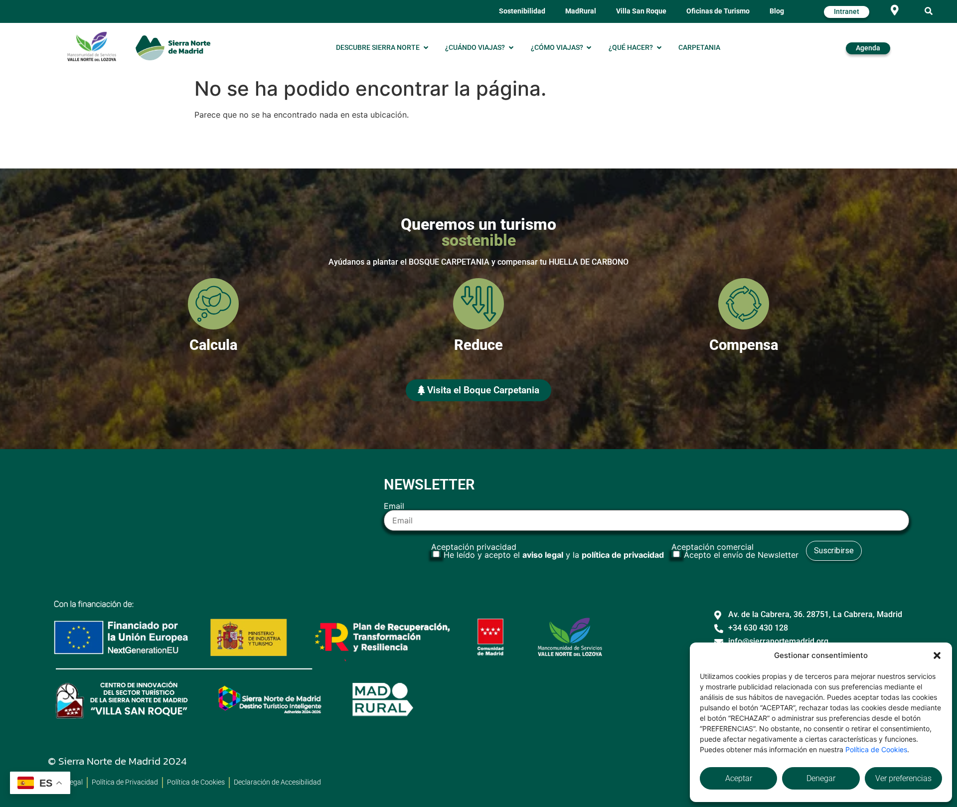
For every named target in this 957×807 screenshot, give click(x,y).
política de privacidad (623, 555)
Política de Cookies (876, 749)
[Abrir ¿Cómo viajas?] (589, 47)
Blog (777, 11)
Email (394, 506)
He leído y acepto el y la (554, 555)
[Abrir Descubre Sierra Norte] (425, 47)
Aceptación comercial (734, 551)
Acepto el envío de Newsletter (741, 555)
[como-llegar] (895, 10)
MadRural (580, 11)
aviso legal (542, 555)
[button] (937, 655)
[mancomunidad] (92, 46)
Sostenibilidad (522, 11)
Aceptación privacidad (547, 551)
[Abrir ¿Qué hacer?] (658, 47)
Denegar (820, 778)
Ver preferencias (903, 778)
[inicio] (173, 47)
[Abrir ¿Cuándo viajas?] (510, 47)
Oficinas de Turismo (718, 11)
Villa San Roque (641, 11)
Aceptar (738, 778)
